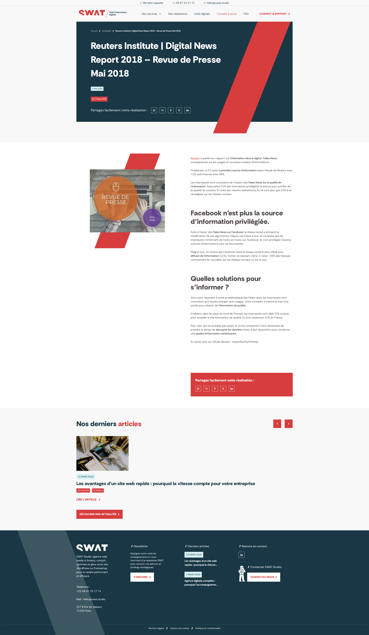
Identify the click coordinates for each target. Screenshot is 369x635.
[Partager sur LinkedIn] (187, 110)
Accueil (94, 31)
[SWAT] (103, 14)
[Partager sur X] (179, 110)
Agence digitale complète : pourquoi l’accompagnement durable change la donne (201, 583)
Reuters (195, 158)
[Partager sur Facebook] (171, 110)
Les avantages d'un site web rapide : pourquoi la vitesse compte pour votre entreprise (200, 563)
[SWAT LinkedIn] (242, 555)
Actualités (106, 31)
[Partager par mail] (162, 110)
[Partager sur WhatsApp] (154, 110)
